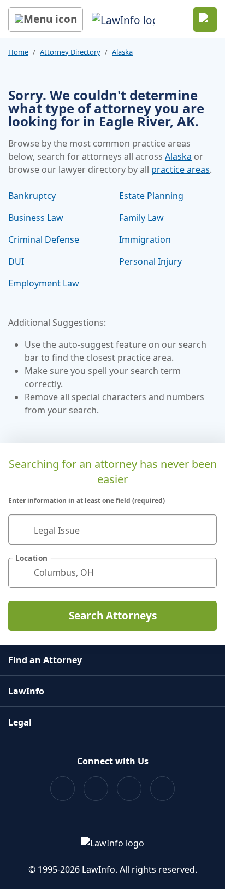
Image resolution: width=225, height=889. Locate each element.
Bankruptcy (32, 195)
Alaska (122, 52)
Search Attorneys (113, 616)
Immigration (145, 239)
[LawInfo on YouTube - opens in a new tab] (129, 788)
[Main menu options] (45, 19)
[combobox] (112, 529)
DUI (16, 261)
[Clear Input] (203, 529)
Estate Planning (151, 195)
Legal (20, 722)
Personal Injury (150, 261)
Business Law (35, 217)
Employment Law (43, 283)
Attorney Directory (70, 52)
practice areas (180, 169)
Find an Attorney (45, 660)
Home (18, 52)
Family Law (141, 217)
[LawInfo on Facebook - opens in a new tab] (62, 788)
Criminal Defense (43, 239)
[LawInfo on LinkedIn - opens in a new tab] (162, 788)
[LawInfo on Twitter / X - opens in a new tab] (96, 788)
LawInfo (26, 691)
